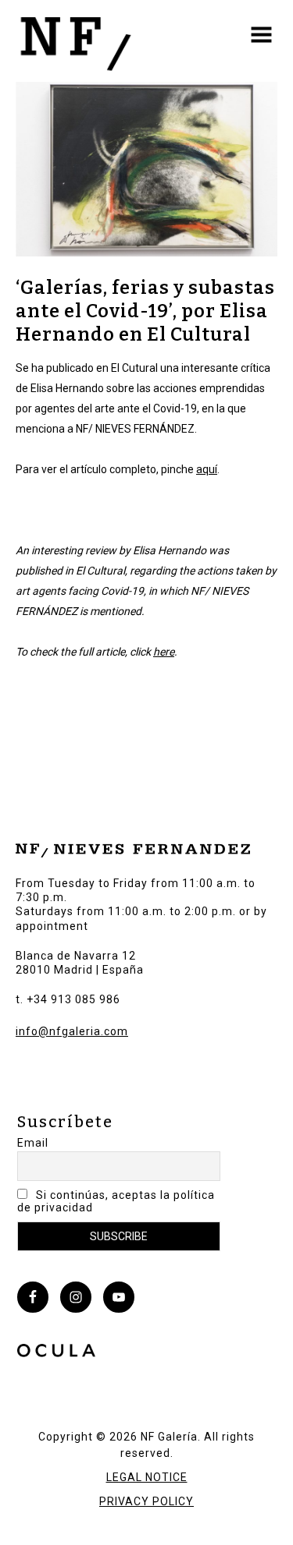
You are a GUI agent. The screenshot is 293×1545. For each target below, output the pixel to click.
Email (32, 1143)
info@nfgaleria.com (72, 1031)
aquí (206, 469)
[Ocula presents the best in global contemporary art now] (56, 1352)
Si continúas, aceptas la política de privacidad (116, 1201)
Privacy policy (146, 1501)
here (163, 651)
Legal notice (147, 1477)
